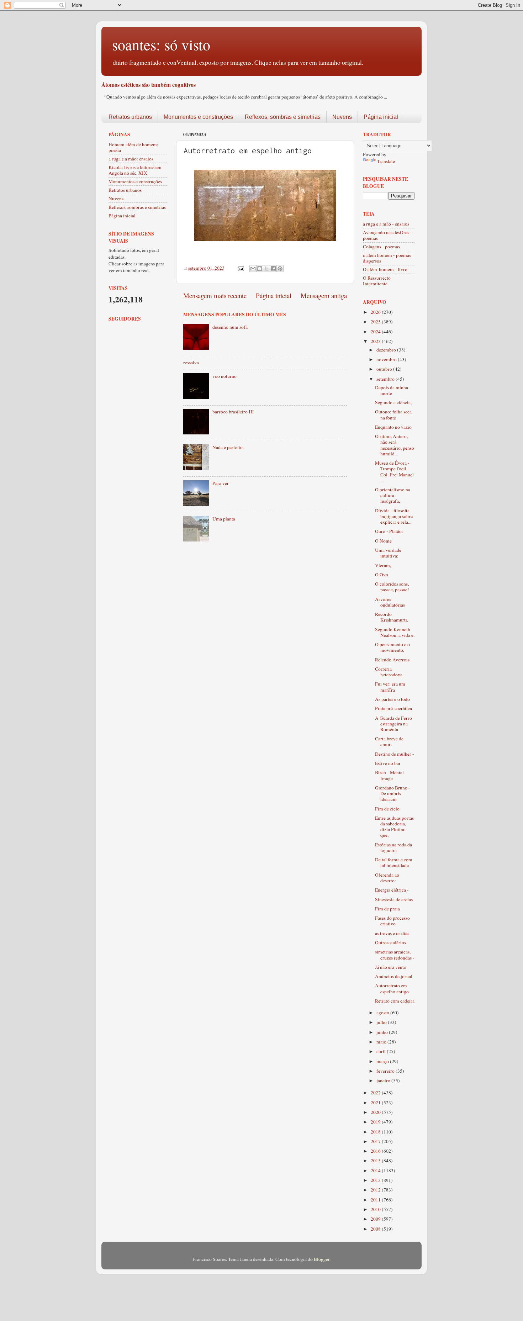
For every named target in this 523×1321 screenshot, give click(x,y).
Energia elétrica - (392, 890)
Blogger (321, 1259)
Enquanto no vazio (393, 427)
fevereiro (386, 1071)
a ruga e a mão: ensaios (131, 158)
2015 (376, 1160)
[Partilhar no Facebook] (273, 268)
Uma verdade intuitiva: (388, 553)
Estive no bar (388, 763)
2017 (376, 1141)
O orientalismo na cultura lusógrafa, (392, 495)
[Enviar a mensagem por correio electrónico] (240, 268)
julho (382, 1022)
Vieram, (383, 565)
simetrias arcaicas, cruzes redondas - (394, 955)
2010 (376, 1209)
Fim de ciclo (387, 808)
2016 (376, 1151)
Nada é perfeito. (228, 447)
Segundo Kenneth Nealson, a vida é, (394, 632)
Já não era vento (390, 967)
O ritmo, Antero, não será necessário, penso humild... (394, 445)
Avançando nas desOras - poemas (387, 235)
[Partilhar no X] (266, 268)
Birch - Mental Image (389, 775)
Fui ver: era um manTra (390, 687)
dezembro (386, 350)
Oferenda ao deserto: (387, 878)
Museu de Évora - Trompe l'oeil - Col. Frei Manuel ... (394, 472)
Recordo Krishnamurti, (391, 617)
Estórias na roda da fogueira (393, 847)
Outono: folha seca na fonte (393, 414)
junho (382, 1032)
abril (381, 1051)
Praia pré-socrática (393, 708)
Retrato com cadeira (394, 1001)
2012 (376, 1190)
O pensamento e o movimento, (392, 647)
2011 (376, 1199)
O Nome (383, 541)
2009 (376, 1219)
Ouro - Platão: (389, 531)
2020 (376, 1112)
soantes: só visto (161, 44)
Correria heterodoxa (388, 672)
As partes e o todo (392, 699)
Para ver (220, 483)
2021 (376, 1102)
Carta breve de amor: (389, 741)
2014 (376, 1170)
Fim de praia (387, 908)
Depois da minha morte (391, 390)
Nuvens (342, 117)
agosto (383, 1012)
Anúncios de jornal (393, 976)
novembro (387, 359)
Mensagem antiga (324, 295)
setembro (386, 379)
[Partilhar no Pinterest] (280, 268)
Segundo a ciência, (393, 402)
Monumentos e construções (198, 117)
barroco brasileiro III (233, 411)
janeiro (383, 1080)
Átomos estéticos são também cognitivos (148, 84)
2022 (376, 1092)
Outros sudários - (392, 942)
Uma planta (223, 519)
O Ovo (381, 574)
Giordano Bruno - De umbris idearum (392, 793)
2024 (376, 331)
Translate (386, 161)
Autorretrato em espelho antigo (392, 988)
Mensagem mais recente (215, 295)
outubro (384, 369)
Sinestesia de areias (394, 899)
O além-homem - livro (385, 269)
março (383, 1061)
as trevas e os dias (392, 933)
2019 (376, 1122)
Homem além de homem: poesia (133, 147)
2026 (376, 312)
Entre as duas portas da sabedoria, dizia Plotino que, (394, 827)
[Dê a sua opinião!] (259, 268)
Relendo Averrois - (393, 659)
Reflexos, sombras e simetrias (283, 117)
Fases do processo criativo (392, 921)
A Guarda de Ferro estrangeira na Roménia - (393, 724)
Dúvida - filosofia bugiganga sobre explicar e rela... (394, 516)
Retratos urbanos (130, 117)
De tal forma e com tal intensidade (393, 862)
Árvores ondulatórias (390, 602)
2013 (376, 1180)
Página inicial (381, 117)
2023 (376, 341)
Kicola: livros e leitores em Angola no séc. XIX (135, 170)
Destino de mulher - (394, 754)
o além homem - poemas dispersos (387, 258)
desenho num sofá (230, 327)
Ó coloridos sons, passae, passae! (392, 587)
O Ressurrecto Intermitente (377, 281)
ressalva (191, 362)
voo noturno (224, 376)
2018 (376, 1132)
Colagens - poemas (381, 246)
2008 (376, 1229)
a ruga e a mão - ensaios (386, 224)
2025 (376, 321)
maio (381, 1042)
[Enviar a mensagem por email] (253, 268)
